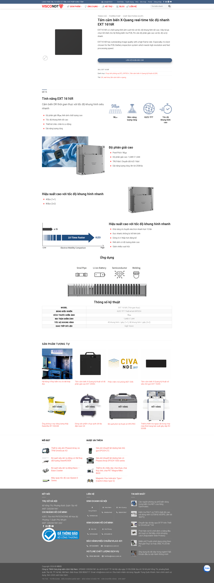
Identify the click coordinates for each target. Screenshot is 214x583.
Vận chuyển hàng (109, 579)
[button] (107, 2)
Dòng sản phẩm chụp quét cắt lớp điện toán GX (88, 425)
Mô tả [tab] (44, 92)
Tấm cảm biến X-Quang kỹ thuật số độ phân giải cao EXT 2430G (90, 383)
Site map (143, 2)
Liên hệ (133, 6)
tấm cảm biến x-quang (118, 77)
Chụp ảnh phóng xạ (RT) (133, 16)
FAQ (136, 2)
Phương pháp (115, 16)
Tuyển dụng (129, 2)
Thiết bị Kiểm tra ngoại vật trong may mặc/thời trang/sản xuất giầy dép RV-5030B (156, 426)
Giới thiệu (120, 2)
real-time (107, 77)
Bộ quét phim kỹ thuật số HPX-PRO (121, 424)
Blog (121, 6)
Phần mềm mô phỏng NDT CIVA (120, 382)
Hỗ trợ (108, 6)
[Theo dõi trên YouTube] (171, 2)
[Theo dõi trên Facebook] (163, 2)
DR (102, 77)
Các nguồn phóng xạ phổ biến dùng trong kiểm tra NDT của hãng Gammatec (154, 504)
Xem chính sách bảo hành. (57, 575)
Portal (150, 2)
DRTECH (126, 73)
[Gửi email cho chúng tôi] (166, 2)
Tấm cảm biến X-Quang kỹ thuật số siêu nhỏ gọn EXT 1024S (155, 383)
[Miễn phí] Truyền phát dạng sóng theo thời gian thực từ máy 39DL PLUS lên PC (155, 543)
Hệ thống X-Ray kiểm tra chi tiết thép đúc (56, 383)
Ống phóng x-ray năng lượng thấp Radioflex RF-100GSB (55, 425)
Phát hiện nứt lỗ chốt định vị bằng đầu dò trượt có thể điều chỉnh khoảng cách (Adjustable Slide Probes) (155, 533)
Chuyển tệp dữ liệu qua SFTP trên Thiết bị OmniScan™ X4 (155, 524)
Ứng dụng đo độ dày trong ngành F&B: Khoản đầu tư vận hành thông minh (155, 553)
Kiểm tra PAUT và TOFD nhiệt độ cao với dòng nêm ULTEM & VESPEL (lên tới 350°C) (155, 514)
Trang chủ (102, 16)
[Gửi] (169, 6)
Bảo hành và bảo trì (91, 579)
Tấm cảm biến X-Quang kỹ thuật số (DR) (144, 73)
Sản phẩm (75, 6)
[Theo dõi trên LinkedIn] (168, 2)
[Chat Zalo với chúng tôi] (206, 568)
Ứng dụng (93, 6)
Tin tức (45, 579)
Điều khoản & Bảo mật (70, 579)
